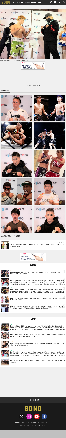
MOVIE (40, 2)
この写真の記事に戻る (33, 85)
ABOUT (17, 423)
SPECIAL (21, 2)
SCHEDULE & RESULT (31, 2)
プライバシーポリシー (44, 423)
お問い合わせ (25, 423)
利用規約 (33, 423)
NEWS (14, 2)
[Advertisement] (33, 382)
